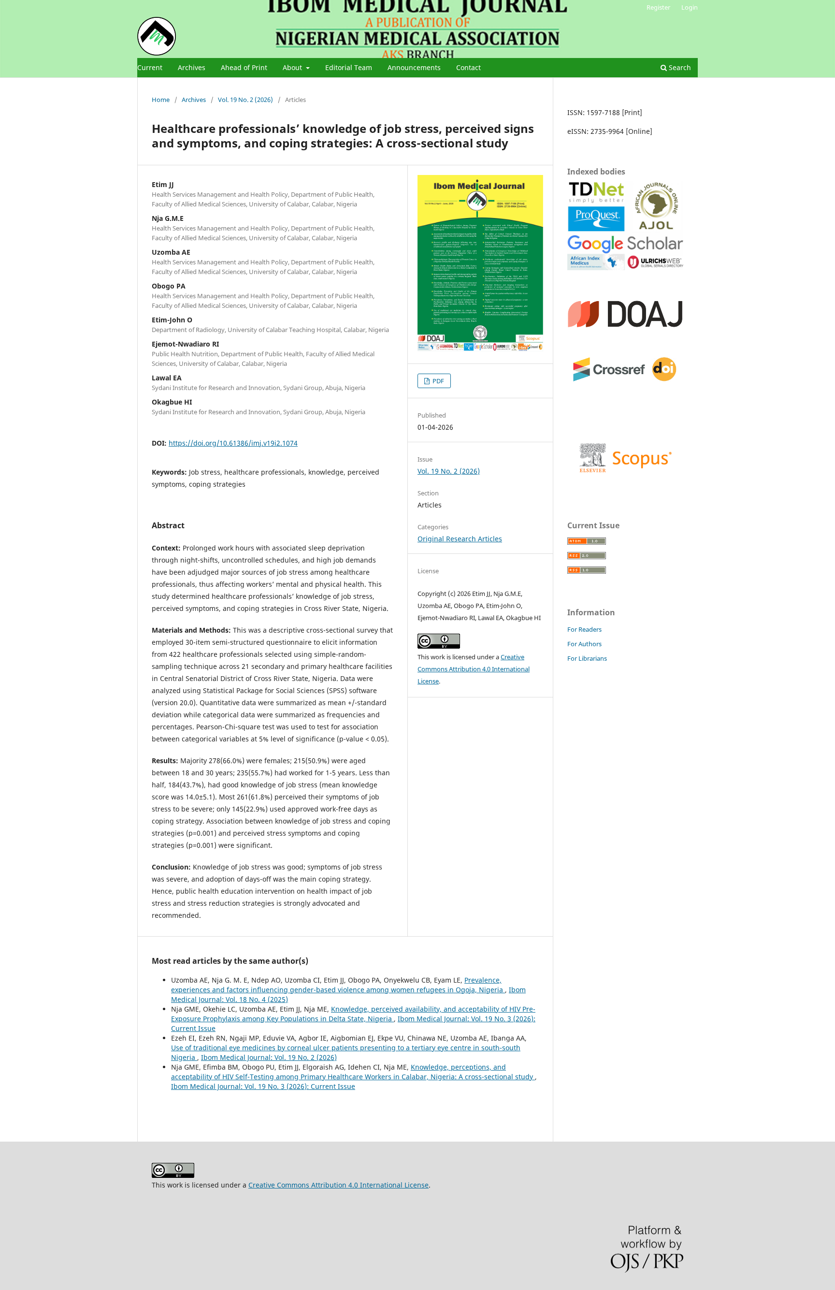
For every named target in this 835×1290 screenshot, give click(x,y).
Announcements (414, 67)
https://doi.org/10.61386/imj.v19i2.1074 (233, 443)
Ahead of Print (244, 67)
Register (658, 7)
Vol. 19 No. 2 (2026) (245, 99)
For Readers (584, 629)
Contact (468, 67)
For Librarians (587, 658)
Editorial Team (348, 67)
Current (149, 67)
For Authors (584, 643)
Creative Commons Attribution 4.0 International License (474, 668)
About (293, 67)
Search (679, 67)
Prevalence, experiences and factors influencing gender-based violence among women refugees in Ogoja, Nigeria (338, 984)
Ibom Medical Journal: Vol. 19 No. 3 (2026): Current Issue (263, 1086)
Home (161, 99)
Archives (191, 67)
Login (689, 7)
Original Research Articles (460, 538)
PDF (437, 381)
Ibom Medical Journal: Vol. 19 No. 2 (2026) (269, 1057)
